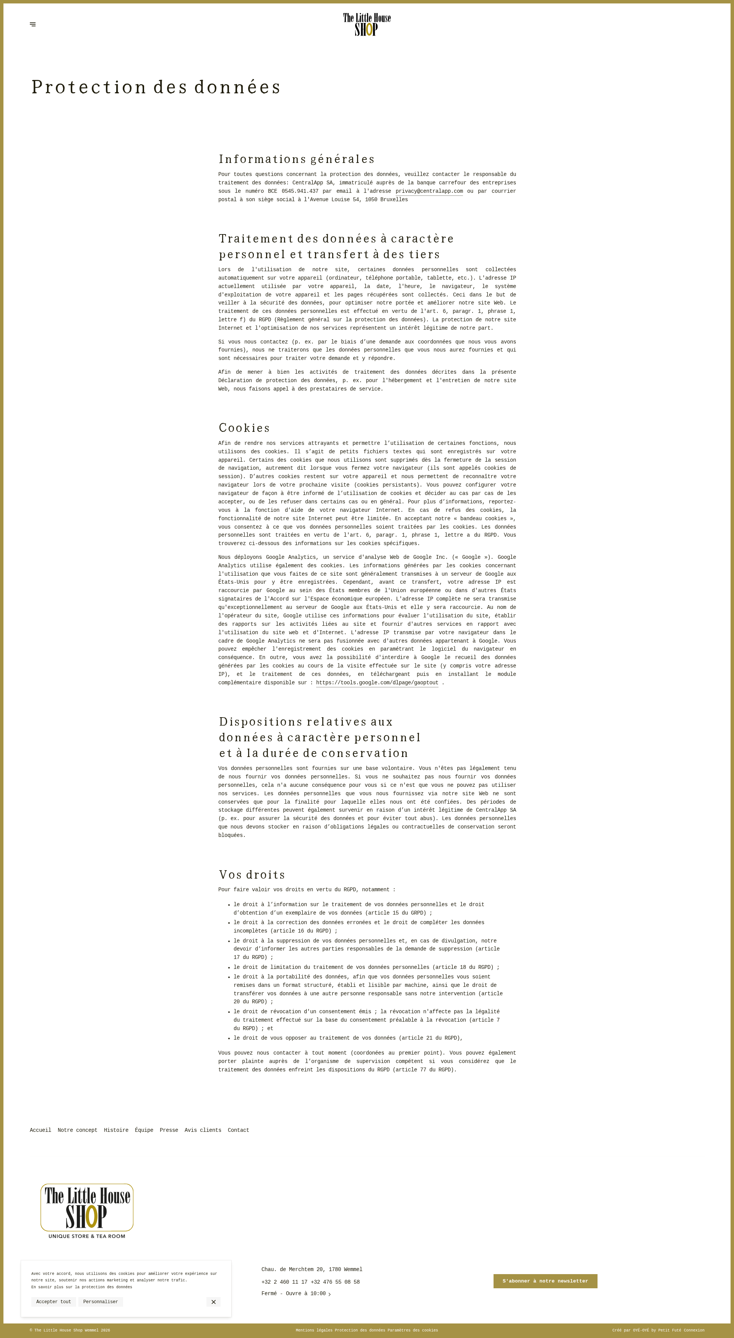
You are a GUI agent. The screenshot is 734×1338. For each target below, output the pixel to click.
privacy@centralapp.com (429, 191)
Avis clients (203, 1130)
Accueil (40, 1130)
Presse (169, 1130)
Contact (238, 1130)
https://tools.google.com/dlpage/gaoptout (377, 683)
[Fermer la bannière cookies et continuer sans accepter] (213, 1301)
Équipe (144, 1130)
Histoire (116, 1130)
